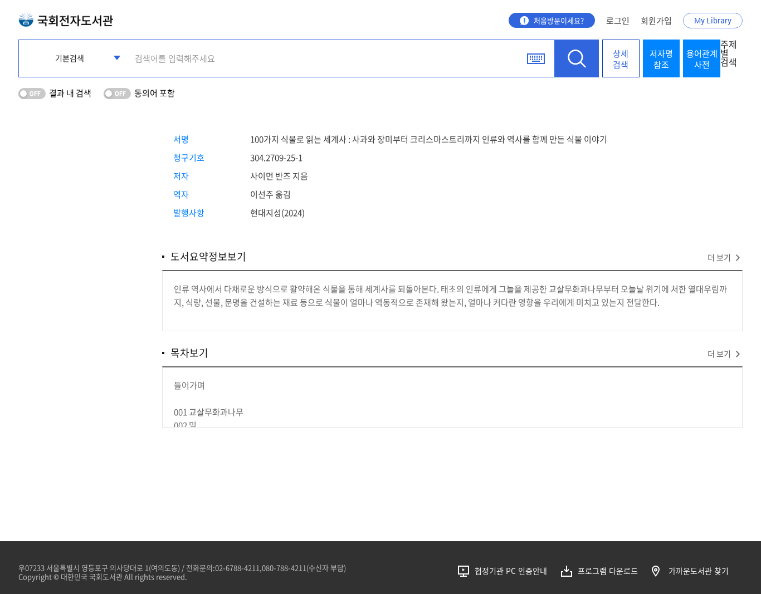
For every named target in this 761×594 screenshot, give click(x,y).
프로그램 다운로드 (608, 571)
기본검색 (69, 57)
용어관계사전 (702, 59)
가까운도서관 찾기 (699, 571)
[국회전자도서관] (65, 17)
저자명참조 (661, 59)
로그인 (618, 20)
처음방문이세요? (559, 20)
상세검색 (620, 59)
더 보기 (719, 257)
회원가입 (656, 20)
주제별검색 (728, 54)
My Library (712, 20)
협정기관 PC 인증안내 (511, 571)
